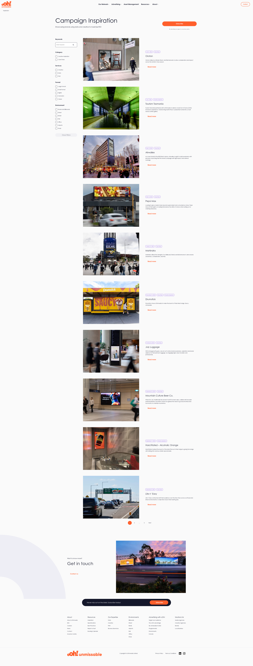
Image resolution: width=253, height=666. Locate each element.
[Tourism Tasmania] (140, 108)
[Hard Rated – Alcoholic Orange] (140, 448)
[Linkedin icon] (180, 653)
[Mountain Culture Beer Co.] (140, 400)
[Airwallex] (140, 156)
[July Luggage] (140, 351)
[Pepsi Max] (140, 205)
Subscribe (179, 24)
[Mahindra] (140, 254)
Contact (245, 4)
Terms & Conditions (170, 653)
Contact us (74, 574)
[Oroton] (140, 59)
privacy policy (186, 29)
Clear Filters (66, 135)
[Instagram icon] (184, 653)
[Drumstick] (140, 302)
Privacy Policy (159, 653)
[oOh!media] (6, 4)
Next (150, 523)
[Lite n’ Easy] (140, 497)
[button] (66, 56)
